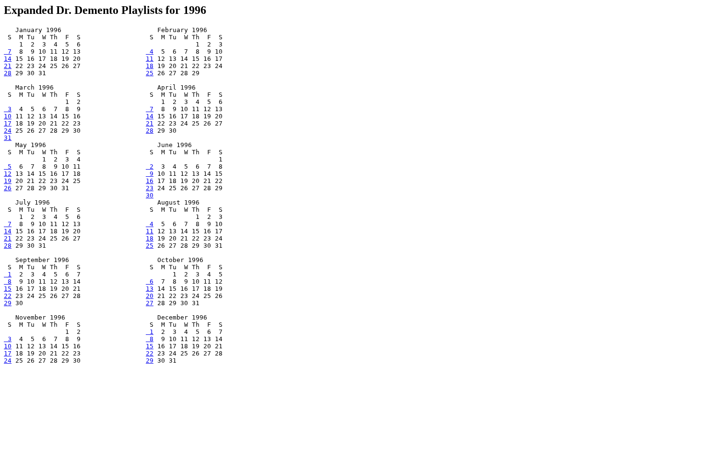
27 (149, 303)
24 (8, 130)
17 (8, 123)
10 (8, 116)
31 (8, 137)
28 (8, 73)
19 (8, 180)
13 (149, 288)
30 (149, 195)
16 (149, 180)
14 (8, 58)
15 (8, 288)
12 (8, 173)
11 (149, 58)
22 (8, 295)
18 (149, 65)
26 (8, 188)
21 (8, 65)
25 (149, 73)
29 (8, 303)
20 (149, 295)
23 (149, 188)
